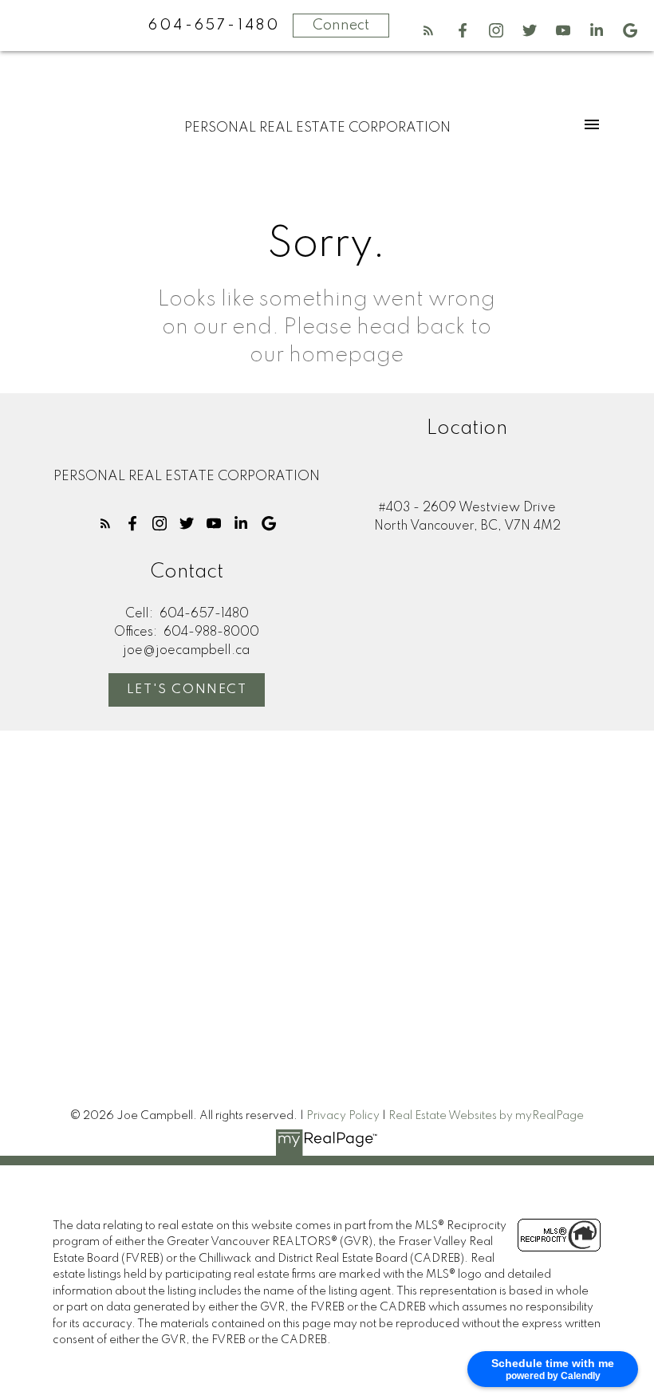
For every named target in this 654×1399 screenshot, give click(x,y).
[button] (428, 30)
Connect (341, 25)
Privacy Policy (343, 1115)
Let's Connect (187, 690)
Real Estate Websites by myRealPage (486, 1115)
